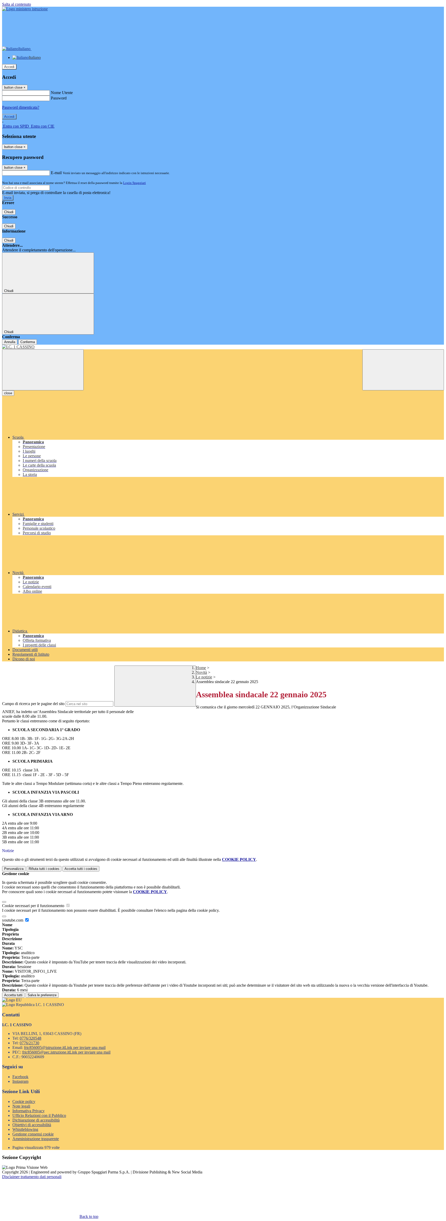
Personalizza (13, 869)
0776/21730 (29, 1043)
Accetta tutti (81, 869)
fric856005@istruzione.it (65, 1047)
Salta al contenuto (16, 4)
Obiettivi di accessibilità (31, 1125)
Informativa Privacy (28, 1111)
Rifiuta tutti (44, 869)
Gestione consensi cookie (33, 1134)
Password (59, 98)
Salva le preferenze (42, 995)
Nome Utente (62, 92)
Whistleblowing (25, 1129)
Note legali (21, 1106)
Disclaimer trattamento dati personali (31, 1176)
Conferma (27, 342)
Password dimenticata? (20, 107)
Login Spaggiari (134, 183)
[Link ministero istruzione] (25, 9)
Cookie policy (23, 1101)
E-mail (56, 173)
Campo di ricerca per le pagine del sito (33, 703)
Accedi (9, 67)
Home (201, 668)
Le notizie (204, 677)
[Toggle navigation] (43, 369)
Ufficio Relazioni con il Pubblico (39, 1115)
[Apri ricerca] (403, 369)
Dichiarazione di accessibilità (36, 1120)
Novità (201, 672)
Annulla (9, 342)
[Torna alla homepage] (223, 347)
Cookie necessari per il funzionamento (33, 905)
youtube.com (13, 920)
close (8, 393)
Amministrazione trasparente (35, 1139)
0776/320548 (30, 1038)
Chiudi (8, 212)
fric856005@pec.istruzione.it (66, 1052)
